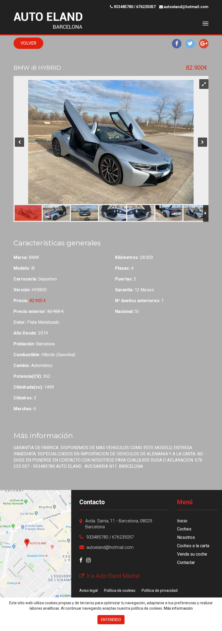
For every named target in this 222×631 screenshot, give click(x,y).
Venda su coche (192, 554)
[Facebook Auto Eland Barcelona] (80, 560)
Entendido (111, 619)
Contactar (186, 562)
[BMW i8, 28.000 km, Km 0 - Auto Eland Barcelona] (43, 20)
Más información (178, 608)
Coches (184, 529)
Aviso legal (88, 590)
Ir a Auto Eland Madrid (112, 576)
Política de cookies (119, 590)
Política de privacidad (160, 590)
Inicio (182, 520)
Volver (28, 43)
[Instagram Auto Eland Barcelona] (88, 560)
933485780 (123, 7)
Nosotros (186, 537)
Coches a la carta (193, 545)
